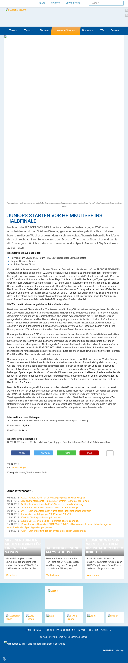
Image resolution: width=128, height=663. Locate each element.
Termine (44, 30)
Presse (50, 630)
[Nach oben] (122, 657)
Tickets (55, 3)
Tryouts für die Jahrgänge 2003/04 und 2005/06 (46, 514)
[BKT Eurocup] (126, 15)
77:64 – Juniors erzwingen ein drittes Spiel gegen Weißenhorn (53, 531)
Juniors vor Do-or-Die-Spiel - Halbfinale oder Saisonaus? (50, 521)
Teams (13, 30)
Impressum (63, 630)
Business (87, 30)
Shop (42, 3)
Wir (102, 30)
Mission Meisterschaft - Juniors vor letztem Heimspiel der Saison (55, 501)
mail (89, 453)
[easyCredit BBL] (126, 10)
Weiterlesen (12, 575)
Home (28, 630)
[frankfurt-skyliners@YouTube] (24, 3)
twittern (45, 453)
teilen (22, 453)
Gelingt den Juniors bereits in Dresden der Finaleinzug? (49, 507)
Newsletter (73, 3)
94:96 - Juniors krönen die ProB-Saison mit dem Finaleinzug (52, 504)
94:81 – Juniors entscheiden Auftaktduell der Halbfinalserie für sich (56, 511)
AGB (74, 630)
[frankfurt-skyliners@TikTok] (13, 3)
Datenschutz (103, 630)
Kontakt (39, 630)
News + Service (65, 30)
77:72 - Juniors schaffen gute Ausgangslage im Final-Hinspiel (53, 497)
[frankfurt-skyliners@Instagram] (19, 3)
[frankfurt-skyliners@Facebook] (7, 3)
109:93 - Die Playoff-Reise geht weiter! (41, 517)
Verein (115, 30)
